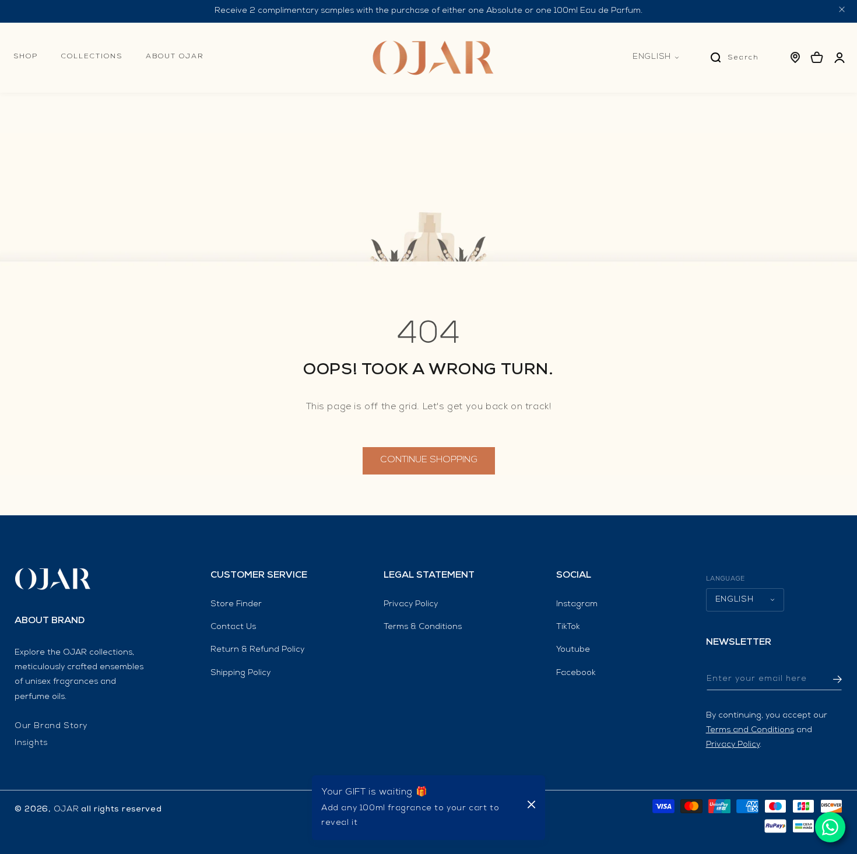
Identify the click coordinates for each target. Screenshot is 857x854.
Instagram (577, 604)
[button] (26, 73)
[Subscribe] (829, 679)
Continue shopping (428, 460)
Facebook (576, 673)
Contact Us (233, 627)
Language (726, 579)
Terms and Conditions (750, 730)
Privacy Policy (411, 604)
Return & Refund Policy (257, 650)
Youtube (573, 650)
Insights (31, 743)
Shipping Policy (240, 673)
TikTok (568, 627)
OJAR (66, 810)
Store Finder (236, 604)
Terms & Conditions (423, 627)
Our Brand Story (51, 726)
